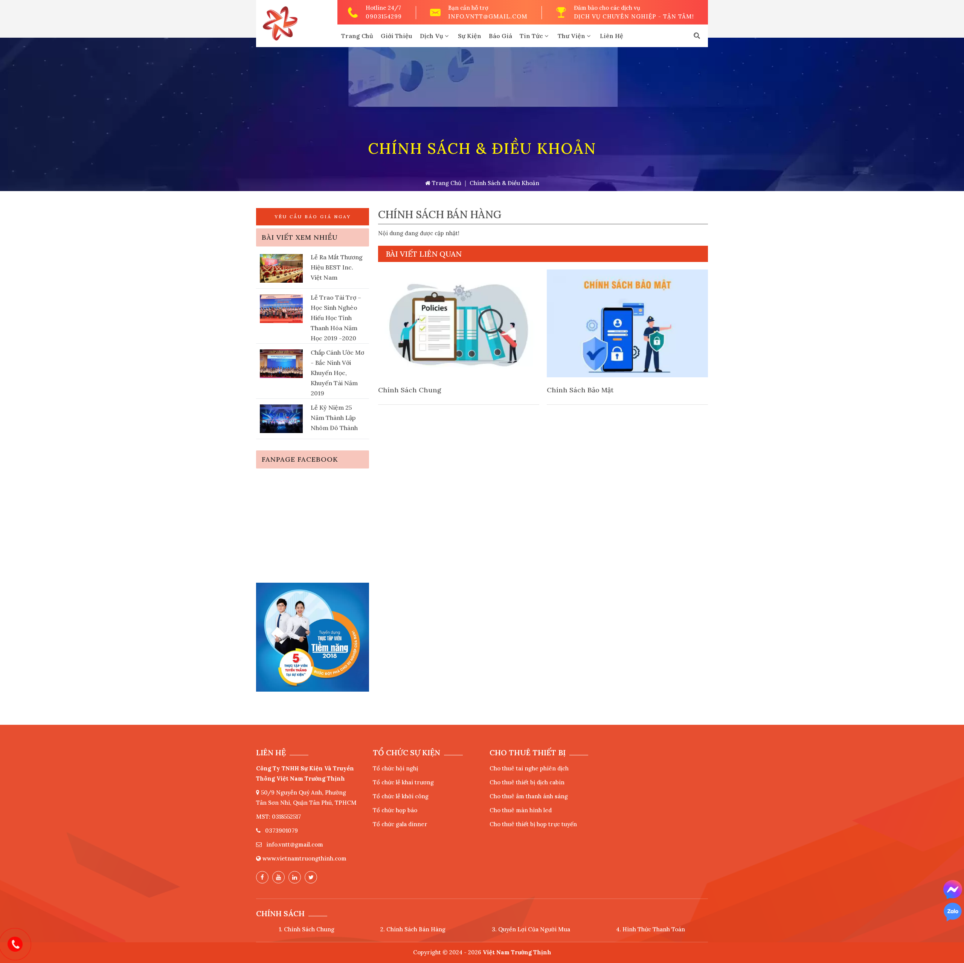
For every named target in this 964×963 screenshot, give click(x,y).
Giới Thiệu (396, 36)
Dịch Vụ (432, 36)
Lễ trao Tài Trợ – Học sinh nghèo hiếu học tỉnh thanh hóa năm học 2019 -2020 (336, 318)
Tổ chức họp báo (395, 810)
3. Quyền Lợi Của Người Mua (531, 929)
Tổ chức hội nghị (395, 768)
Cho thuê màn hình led (521, 810)
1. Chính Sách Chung (306, 929)
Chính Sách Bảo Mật (411, 390)
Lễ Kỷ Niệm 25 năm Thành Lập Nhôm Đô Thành (334, 418)
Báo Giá (500, 36)
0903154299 (384, 16)
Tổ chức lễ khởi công (401, 796)
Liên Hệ (611, 36)
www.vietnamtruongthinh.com (304, 858)
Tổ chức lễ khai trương (403, 782)
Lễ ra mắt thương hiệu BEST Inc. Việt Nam (337, 267)
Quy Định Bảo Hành (579, 390)
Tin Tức (532, 36)
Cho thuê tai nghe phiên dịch (529, 768)
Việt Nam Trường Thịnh (517, 952)
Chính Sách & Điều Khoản (504, 183)
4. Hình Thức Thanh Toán (650, 929)
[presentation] (393, 337)
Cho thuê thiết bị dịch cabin (527, 782)
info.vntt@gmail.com (488, 16)
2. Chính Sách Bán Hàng (412, 929)
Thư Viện (572, 36)
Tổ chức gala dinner (400, 824)
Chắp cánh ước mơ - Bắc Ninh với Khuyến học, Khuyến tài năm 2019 (337, 373)
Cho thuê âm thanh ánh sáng (529, 796)
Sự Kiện (469, 36)
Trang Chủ (357, 36)
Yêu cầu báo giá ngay (313, 216)
